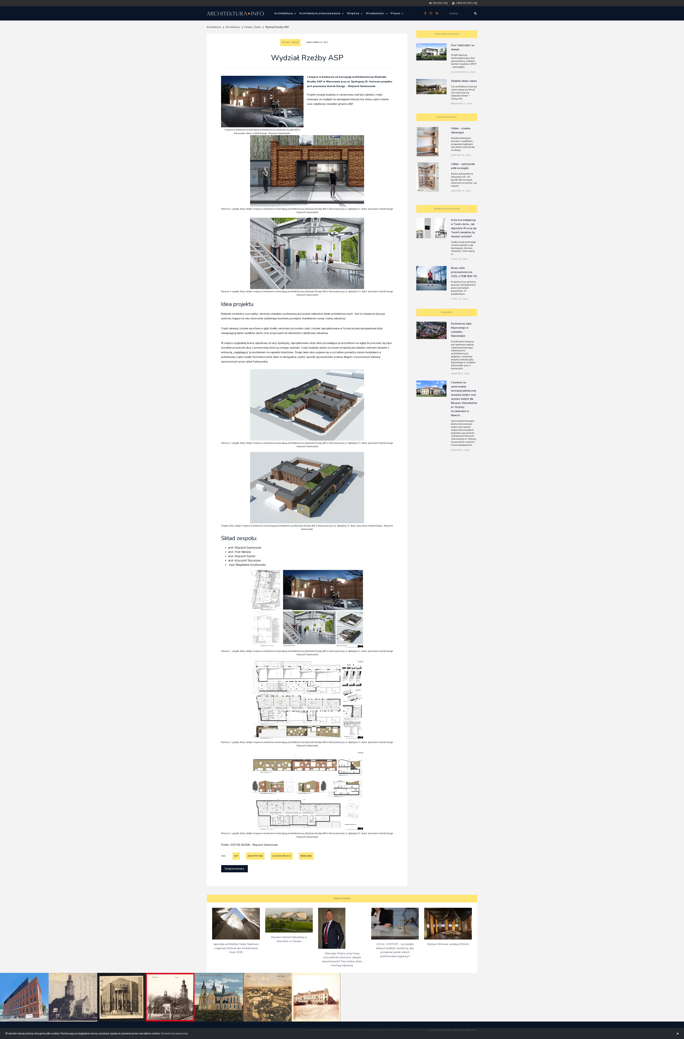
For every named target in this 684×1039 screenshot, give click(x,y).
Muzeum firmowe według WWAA (448, 944)
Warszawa (306, 856)
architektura (255, 856)
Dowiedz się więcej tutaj (174, 1033)
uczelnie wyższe (281, 856)
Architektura (284, 13)
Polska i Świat (252, 27)
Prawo (396, 13)
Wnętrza (353, 13)
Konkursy (446, 312)
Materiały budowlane (447, 209)
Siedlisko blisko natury (464, 81)
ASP (236, 856)
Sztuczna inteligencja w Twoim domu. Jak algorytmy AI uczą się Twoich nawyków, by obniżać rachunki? (463, 228)
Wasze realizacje (447, 117)
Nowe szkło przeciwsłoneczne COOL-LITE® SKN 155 (464, 272)
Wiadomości (375, 13)
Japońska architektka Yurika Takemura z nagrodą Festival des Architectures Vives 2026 (235, 948)
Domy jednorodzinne (446, 34)
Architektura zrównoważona (320, 13)
